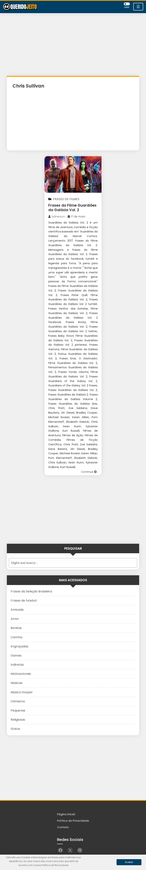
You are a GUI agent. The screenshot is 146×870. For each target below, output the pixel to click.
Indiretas (17, 664)
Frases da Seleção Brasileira (31, 591)
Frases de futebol (24, 600)
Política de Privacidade (73, 821)
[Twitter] (70, 850)
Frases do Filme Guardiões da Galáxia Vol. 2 (72, 208)
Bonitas (16, 628)
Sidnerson (58, 216)
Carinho (16, 637)
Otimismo (18, 701)
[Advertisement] (73, 45)
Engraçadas (19, 646)
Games (16, 655)
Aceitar (129, 862)
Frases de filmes (66, 199)
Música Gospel (21, 692)
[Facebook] (60, 850)
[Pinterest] (79, 850)
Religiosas (18, 719)
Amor (15, 619)
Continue (87, 472)
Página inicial (66, 814)
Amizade (17, 609)
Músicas (16, 683)
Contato (63, 827)
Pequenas (18, 710)
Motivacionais (21, 674)
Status (15, 729)
